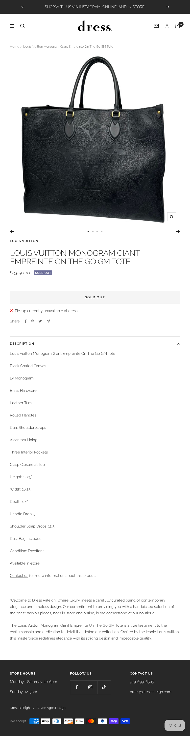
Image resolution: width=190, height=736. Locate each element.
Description (22, 343)
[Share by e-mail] (48, 321)
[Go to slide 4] (101, 231)
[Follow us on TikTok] (104, 687)
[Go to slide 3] (97, 231)
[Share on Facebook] (26, 321)
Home (14, 46)
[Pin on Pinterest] (32, 321)
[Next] (178, 231)
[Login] (167, 26)
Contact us (19, 575)
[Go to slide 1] (88, 231)
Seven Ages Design (51, 708)
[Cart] (177, 26)
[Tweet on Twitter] (40, 321)
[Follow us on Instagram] (90, 687)
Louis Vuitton (24, 241)
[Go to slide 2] (93, 231)
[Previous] (12, 231)
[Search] (22, 26)
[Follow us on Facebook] (77, 687)
